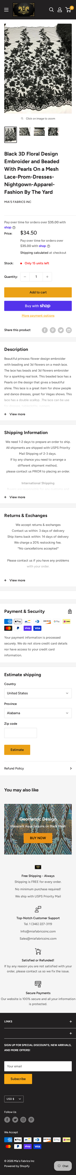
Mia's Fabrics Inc (17, 202)
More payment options (38, 315)
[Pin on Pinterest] (53, 330)
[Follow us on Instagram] (23, 1120)
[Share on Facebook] (45, 330)
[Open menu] (6, 9)
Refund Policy (14, 768)
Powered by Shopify (17, 1166)
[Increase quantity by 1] (47, 276)
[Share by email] (69, 330)
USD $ (10, 1098)
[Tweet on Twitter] (61, 330)
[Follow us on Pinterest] (31, 1120)
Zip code (10, 724)
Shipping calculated (34, 253)
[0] (68, 9)
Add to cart (38, 292)
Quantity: (11, 277)
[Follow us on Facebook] (7, 1120)
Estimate (17, 750)
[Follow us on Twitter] (15, 1120)
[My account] (60, 9)
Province (10, 704)
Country (10, 684)
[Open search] (51, 9)
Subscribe (18, 1079)
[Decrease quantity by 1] (24, 276)
